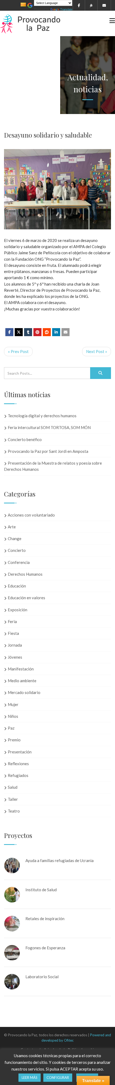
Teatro (14, 811)
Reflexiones (18, 763)
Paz (11, 728)
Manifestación (21, 668)
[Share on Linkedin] (47, 332)
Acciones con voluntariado (31, 515)
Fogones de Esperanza (45, 947)
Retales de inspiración (44, 918)
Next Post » (96, 351)
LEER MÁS (29, 1077)
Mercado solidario (24, 692)
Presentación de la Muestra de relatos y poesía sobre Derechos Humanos (53, 466)
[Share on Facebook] (9, 332)
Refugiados (18, 775)
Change (14, 538)
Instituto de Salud (41, 889)
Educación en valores (26, 597)
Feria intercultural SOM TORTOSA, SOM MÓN (49, 427)
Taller (13, 799)
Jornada (15, 645)
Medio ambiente (22, 680)
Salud (12, 787)
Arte (12, 526)
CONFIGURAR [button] (58, 1077)
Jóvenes (15, 657)
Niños (13, 716)
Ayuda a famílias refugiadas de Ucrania (59, 860)
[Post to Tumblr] (28, 332)
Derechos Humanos (25, 574)
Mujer (13, 704)
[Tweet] (19, 332)
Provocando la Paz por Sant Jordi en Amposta (48, 451)
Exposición (17, 609)
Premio (14, 739)
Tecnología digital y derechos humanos (42, 415)
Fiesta (13, 633)
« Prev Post (18, 351)
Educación (17, 585)
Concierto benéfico (25, 439)
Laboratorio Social (42, 976)
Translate (66, 9)
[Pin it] (37, 332)
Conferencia (19, 562)
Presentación (20, 751)
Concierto (17, 550)
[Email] (66, 332)
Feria (12, 621)
